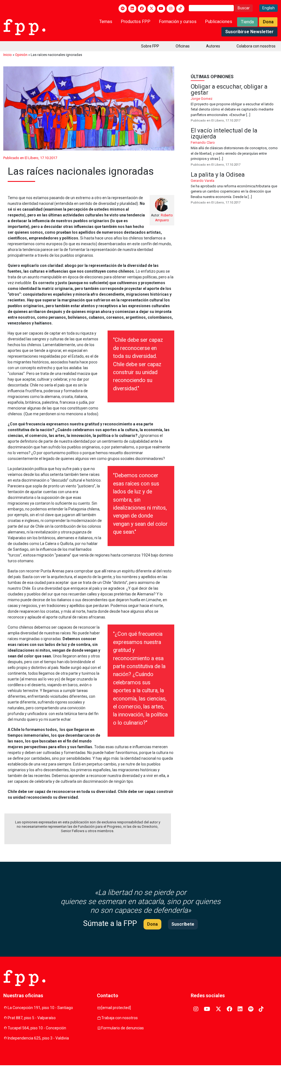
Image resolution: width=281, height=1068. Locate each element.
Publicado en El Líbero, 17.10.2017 (30, 158)
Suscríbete (183, 924)
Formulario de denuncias (122, 1028)
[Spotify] (123, 8)
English (268, 8)
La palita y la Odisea (234, 188)
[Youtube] (161, 8)
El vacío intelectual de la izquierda (234, 147)
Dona (268, 21)
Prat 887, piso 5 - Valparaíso (32, 1018)
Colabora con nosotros (256, 46)
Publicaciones (218, 21)
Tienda (247, 21)
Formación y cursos (177, 21)
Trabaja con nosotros (119, 1018)
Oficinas (183, 46)
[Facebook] (142, 8)
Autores (213, 46)
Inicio (7, 55)
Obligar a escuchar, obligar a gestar (234, 103)
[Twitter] (151, 8)
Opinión (21, 55)
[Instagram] (171, 8)
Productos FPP (135, 21)
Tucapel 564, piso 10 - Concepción (37, 1028)
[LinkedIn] (132, 8)
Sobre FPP (150, 46)
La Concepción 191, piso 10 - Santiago (40, 1007)
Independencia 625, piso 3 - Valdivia (38, 1038)
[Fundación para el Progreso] (24, 26)
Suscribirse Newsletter (249, 31)
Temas (105, 21)
